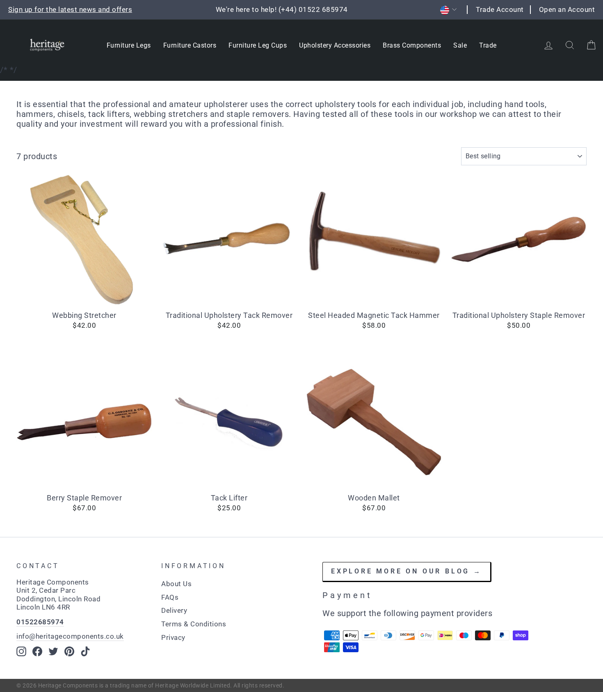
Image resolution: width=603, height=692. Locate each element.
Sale (460, 45)
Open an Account (567, 9)
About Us (176, 584)
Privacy (173, 637)
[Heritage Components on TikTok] (85, 651)
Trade (488, 45)
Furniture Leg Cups (257, 45)
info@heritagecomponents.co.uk (70, 636)
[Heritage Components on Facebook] (37, 651)
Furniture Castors (190, 45)
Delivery (174, 610)
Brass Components (412, 45)
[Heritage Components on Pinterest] (69, 651)
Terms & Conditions (193, 624)
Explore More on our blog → (406, 571)
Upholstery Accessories (334, 45)
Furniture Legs (129, 45)
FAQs (169, 597)
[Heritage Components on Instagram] (21, 651)
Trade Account (500, 9)
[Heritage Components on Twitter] (53, 651)
